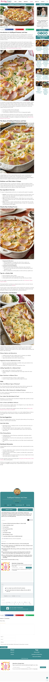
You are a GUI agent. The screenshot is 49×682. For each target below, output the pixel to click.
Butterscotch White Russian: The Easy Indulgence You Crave (39, 78)
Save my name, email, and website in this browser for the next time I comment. (14, 644)
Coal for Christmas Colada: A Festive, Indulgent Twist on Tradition (39, 89)
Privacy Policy (36, 652)
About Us (12, 652)
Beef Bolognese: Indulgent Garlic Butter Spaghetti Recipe (45, 91)
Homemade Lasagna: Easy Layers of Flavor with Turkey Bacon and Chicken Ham (45, 50)
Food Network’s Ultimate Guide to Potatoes (13, 48)
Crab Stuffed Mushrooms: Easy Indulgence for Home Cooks (45, 64)
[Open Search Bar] (47, 1)
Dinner (31, 1)
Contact (43, 1)
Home (15, 1)
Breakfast (26, 1)
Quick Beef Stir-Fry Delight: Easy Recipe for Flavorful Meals (45, 77)
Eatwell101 (14, 285)
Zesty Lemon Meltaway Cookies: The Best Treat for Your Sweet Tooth (39, 64)
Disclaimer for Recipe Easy (37, 654)
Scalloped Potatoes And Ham (17, 4)
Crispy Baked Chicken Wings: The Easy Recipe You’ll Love (39, 48)
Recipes (20, 1)
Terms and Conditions (36, 656)
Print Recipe (9, 509)
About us (37, 1)
